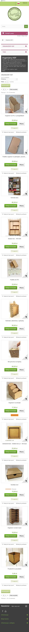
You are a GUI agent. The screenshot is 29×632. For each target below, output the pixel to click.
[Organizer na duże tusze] (14, 516)
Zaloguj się (25, 2)
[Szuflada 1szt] (14, 473)
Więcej (3, 70)
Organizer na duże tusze (14, 528)
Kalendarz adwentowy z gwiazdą (15, 320)
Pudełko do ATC (14, 279)
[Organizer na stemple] (14, 391)
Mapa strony (24, 35)
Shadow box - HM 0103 (14, 238)
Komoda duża (14, 197)
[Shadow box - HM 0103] (14, 227)
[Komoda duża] (14, 186)
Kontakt (19, 35)
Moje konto (5, 619)
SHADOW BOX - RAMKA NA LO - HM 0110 (14, 443)
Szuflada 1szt (14, 484)
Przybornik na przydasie (14, 569)
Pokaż (2, 81)
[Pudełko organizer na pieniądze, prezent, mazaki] (14, 145)
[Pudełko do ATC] (14, 268)
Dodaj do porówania (21, 132)
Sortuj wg (3, 79)
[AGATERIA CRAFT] (14, 14)
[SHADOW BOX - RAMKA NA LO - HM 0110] (14, 432)
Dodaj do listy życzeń (8, 132)
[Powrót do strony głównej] (2, 40)
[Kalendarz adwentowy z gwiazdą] (14, 309)
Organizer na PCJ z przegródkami (14, 115)
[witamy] (14, 0)
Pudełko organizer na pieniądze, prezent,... (14, 156)
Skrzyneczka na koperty (14, 361)
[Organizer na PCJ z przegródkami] (14, 104)
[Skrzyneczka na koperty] (14, 350)
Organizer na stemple (15, 402)
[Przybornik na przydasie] (14, 557)
